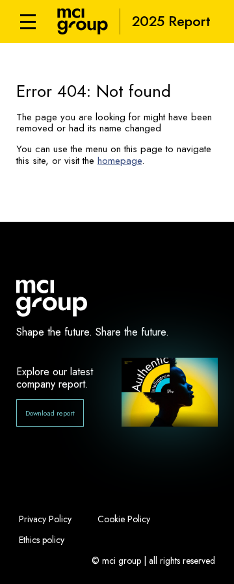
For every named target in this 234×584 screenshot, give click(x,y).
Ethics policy (41, 539)
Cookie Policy (124, 518)
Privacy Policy (45, 518)
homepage (120, 160)
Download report (50, 413)
